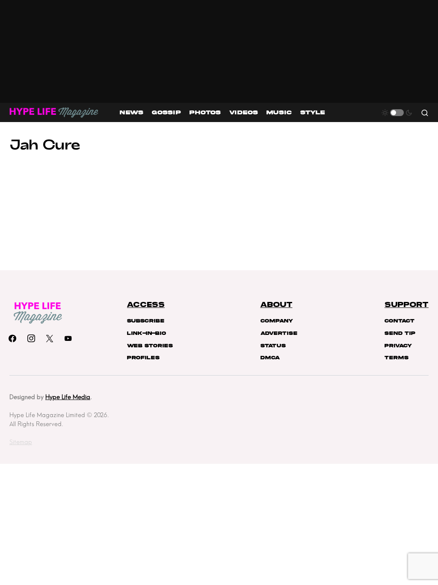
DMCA (270, 358)
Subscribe (145, 321)
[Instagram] (31, 338)
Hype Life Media (67, 397)
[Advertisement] (219, 51)
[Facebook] (12, 338)
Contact (399, 321)
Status (273, 346)
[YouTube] (68, 338)
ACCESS (146, 305)
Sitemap (20, 442)
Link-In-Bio (146, 333)
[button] (397, 112)
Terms (396, 358)
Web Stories (150, 346)
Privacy (398, 346)
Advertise (278, 333)
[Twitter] (49, 338)
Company (276, 321)
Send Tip (400, 333)
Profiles (143, 358)
